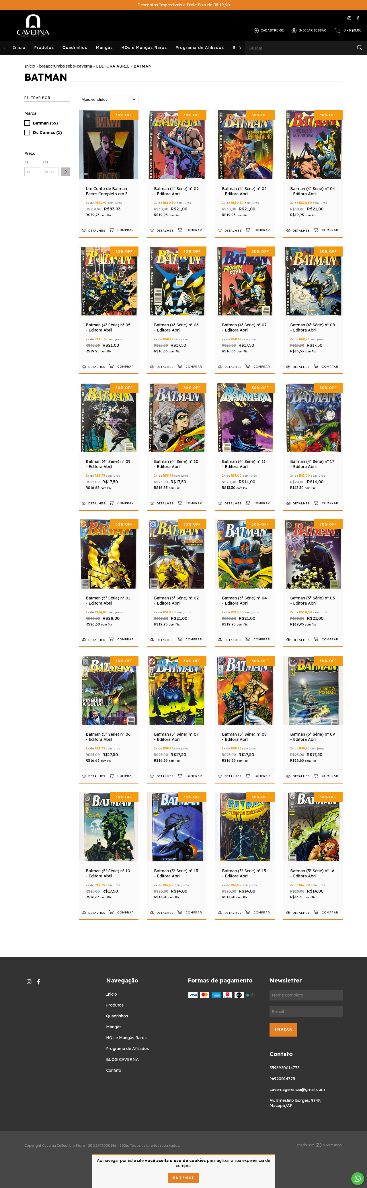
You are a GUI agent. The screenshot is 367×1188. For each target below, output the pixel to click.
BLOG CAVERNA (122, 1059)
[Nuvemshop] (320, 1145)
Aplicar (65, 171)
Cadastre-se (272, 30)
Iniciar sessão (312, 30)
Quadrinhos (75, 47)
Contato (113, 1070)
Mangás (104, 47)
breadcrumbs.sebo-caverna (65, 66)
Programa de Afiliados (199, 47)
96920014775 (282, 1078)
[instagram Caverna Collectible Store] (349, 18)
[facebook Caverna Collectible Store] (358, 18)
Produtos (44, 47)
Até (46, 162)
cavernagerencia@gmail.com (297, 1089)
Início (19, 47)
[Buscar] (360, 48)
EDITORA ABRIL (113, 66)
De (26, 162)
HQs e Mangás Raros (144, 47)
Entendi (183, 1178)
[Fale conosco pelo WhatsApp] (357, 1178)
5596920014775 (285, 1067)
